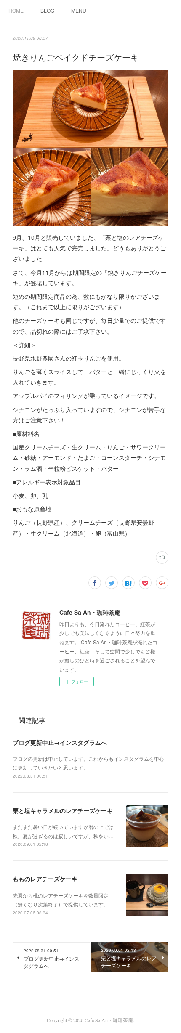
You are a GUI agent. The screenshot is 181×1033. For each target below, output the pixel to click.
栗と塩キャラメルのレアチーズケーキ (63, 810)
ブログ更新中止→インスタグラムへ (60, 742)
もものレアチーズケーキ (45, 878)
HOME (16, 10)
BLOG (47, 10)
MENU (78, 10)
